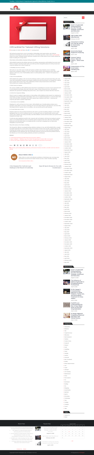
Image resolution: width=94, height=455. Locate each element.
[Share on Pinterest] (27, 145)
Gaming (66, 353)
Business (13, 147)
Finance (66, 345)
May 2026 (66, 84)
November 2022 (68, 170)
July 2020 (66, 227)
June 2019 (66, 254)
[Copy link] (40, 145)
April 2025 (67, 111)
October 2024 (67, 123)
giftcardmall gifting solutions (23, 147)
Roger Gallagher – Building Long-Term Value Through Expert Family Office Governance (32, 139)
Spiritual (66, 392)
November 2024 (68, 121)
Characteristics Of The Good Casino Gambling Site (77, 68)
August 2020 (67, 225)
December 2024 (68, 119)
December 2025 (68, 95)
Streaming (67, 396)
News (65, 375)
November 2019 (68, 244)
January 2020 (67, 240)
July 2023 (66, 154)
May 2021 (66, 207)
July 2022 (66, 178)
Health (66, 361)
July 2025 (66, 105)
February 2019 (67, 260)
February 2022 (67, 188)
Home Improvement (69, 363)
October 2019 (67, 246)
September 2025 (68, 101)
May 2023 (66, 158)
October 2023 (67, 148)
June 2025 (66, 107)
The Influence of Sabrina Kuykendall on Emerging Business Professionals (77, 283)
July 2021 (66, 203)
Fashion (66, 339)
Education (66, 335)
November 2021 (68, 195)
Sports (66, 394)
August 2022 (67, 176)
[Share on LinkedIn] (21, 145)
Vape (65, 408)
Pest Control (67, 377)
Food (65, 347)
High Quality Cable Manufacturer (76, 36)
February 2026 (67, 90)
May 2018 (66, 262)
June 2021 (66, 205)
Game (65, 351)
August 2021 (67, 201)
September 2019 (68, 248)
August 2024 (67, 127)
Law (65, 365)
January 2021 (67, 215)
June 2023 (66, 156)
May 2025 (66, 109)
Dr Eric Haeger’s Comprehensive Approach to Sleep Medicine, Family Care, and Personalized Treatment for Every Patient (46, 1)
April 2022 (67, 184)
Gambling (66, 349)
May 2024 (66, 133)
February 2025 (67, 115)
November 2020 (68, 219)
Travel (66, 406)
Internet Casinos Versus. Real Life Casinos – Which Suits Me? (77, 60)
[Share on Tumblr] (33, 145)
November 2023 (68, 146)
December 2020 (68, 217)
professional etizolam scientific (38, 147)
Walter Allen (25, 50)
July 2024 (66, 129)
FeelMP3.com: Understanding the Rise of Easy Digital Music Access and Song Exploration (76, 306)
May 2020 (66, 231)
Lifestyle (66, 369)
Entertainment (68, 337)
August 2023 (67, 152)
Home (65, 417)
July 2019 (66, 252)
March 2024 (67, 137)
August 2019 (67, 250)
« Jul (72, 441)
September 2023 (68, 150)
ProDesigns (81, 452)
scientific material (50, 147)
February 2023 (67, 164)
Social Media (67, 390)
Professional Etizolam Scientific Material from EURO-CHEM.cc (26, 137)
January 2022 (67, 191)
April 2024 (67, 135)
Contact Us (67, 415)
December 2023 (68, 144)
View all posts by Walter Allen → (26, 160)
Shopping (66, 388)
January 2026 (67, 93)
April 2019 (66, 258)
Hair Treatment (68, 359)
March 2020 (67, 235)
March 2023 (67, 162)
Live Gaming (67, 371)
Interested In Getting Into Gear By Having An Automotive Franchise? (77, 44)
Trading (66, 402)
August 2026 (67, 78)
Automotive (67, 326)
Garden (66, 355)
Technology (67, 398)
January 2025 (67, 117)
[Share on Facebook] (14, 145)
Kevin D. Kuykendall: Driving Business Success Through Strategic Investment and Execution (77, 28)
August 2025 (67, 103)
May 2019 (66, 256)
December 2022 (68, 168)
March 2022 (67, 186)
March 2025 (67, 113)
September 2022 (68, 174)
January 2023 (67, 166)
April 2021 (66, 209)
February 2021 (67, 213)
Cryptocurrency (68, 332)
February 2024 (67, 139)
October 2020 (67, 221)
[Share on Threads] (36, 145)
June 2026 (66, 82)
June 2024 (66, 131)
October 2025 (67, 99)
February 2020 (68, 237)
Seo (65, 386)
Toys (65, 400)
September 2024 (68, 125)
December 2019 (68, 242)
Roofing (66, 384)
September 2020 (68, 223)
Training (66, 404)
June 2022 (66, 180)
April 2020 (67, 233)
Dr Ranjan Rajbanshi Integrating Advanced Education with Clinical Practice (77, 316)
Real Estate (67, 381)
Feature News (67, 341)
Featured (66, 343)
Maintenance (67, 373)
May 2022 (66, 182)
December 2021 (68, 193)
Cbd (65, 330)
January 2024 (67, 142)
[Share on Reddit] (30, 145)
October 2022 (67, 172)
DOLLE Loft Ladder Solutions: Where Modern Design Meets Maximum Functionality (31, 140)
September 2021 (68, 199)
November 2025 (68, 97)
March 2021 (67, 211)
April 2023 (67, 160)
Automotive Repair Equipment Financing (77, 51)
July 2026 (66, 80)
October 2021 (67, 197)
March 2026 (67, 88)
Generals (66, 357)
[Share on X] (17, 145)
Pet (65, 379)
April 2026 (67, 86)
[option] (36, 1)
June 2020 (66, 229)
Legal (65, 367)
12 (69, 431)
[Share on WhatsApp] (24, 145)
